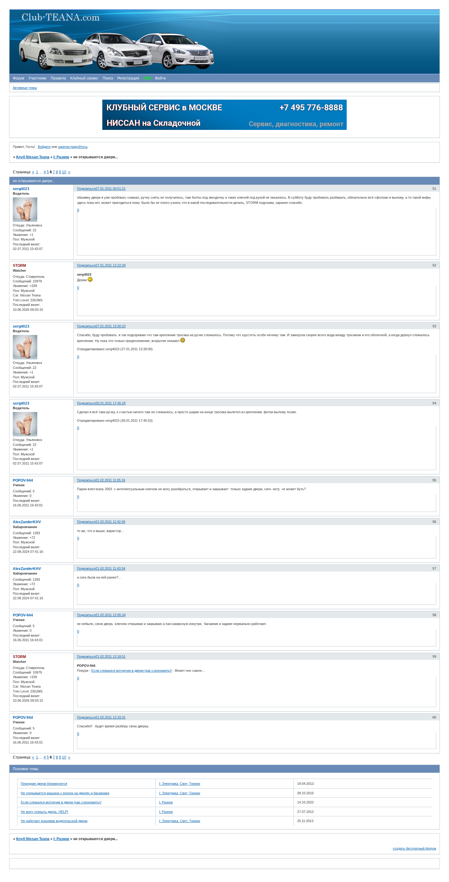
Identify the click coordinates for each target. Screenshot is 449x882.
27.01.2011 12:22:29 (111, 265)
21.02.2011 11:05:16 (110, 480)
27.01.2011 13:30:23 (111, 326)
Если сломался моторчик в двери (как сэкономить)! (131, 670)
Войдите (44, 147)
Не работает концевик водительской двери (54, 821)
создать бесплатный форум (414, 848)
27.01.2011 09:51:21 (111, 188)
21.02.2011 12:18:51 (111, 656)
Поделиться (86, 188)
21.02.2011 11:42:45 (110, 522)
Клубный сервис (84, 78)
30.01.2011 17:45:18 (111, 403)
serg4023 (21, 189)
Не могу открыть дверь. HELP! (44, 812)
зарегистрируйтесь (73, 147)
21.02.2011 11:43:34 (110, 568)
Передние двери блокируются (44, 783)
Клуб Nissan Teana (32, 157)
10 (64, 172)
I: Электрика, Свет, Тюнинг (179, 783)
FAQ (147, 78)
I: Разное (61, 157)
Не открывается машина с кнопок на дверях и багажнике (65, 793)
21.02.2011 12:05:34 (111, 615)
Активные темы (25, 88)
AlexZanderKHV (27, 522)
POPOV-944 (23, 480)
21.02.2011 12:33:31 (111, 717)
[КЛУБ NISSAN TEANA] (224, 42)
